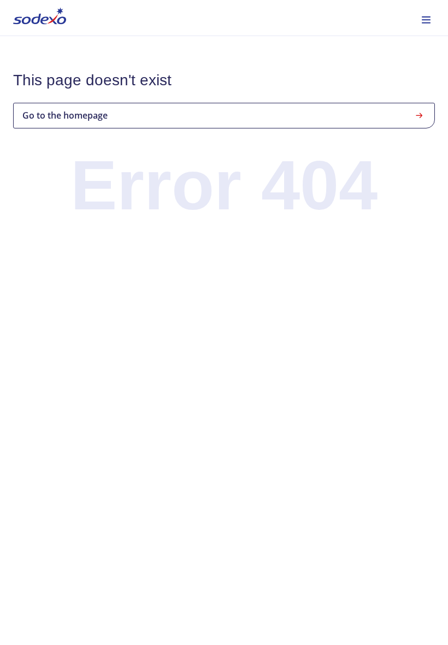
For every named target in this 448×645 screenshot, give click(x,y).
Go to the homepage (65, 115)
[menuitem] (39, 17)
